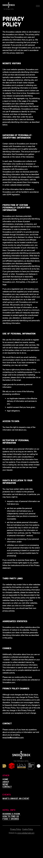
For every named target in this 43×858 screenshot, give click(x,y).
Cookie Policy (27, 829)
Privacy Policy (15, 829)
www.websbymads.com (25, 833)
